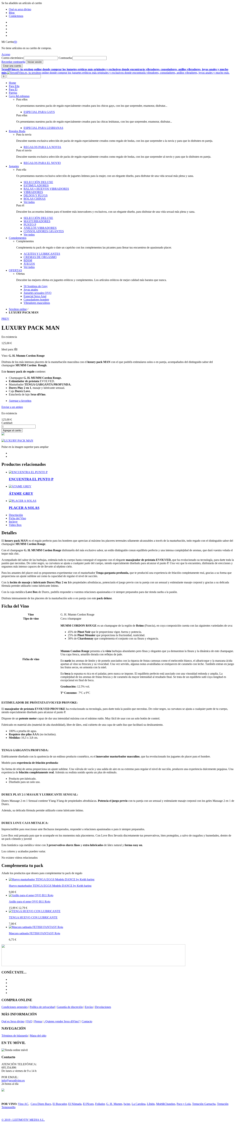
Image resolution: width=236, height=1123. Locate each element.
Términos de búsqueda (14, 1035)
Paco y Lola (184, 1103)
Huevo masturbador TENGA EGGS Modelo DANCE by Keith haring (50, 885)
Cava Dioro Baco (41, 1103)
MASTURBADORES (37, 221)
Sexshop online (18, 309)
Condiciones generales (14, 1007)
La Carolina (138, 1103)
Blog (12, 12)
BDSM (28, 260)
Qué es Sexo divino (12, 1021)
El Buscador (60, 1103)
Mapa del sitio (38, 1035)
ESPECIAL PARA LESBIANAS (43, 127)
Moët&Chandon (165, 1103)
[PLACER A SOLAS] (22, 500)
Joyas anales (31, 289)
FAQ (29, 1021)
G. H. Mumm (114, 1103)
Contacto (87, 1021)
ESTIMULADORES (36, 185)
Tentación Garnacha (204, 1103)
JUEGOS (29, 263)
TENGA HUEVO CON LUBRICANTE (33, 917)
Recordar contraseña (13, 61)
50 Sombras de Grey (36, 286)
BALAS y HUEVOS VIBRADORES (46, 188)
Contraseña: (65, 57)
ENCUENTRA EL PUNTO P (31, 479)
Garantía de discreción (70, 1007)
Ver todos (29, 202)
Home (12, 82)
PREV (5, 318)
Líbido (151, 1103)
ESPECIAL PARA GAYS (39, 112)
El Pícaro (88, 1103)
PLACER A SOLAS (24, 508)
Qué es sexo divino (20, 9)
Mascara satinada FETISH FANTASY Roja (34, 933)
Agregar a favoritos (20, 400)
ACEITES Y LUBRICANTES (42, 253)
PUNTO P (30, 224)
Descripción (16, 515)
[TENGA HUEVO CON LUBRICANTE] (34, 911)
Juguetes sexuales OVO (37, 292)
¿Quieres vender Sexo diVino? (62, 1021)
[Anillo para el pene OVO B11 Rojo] (31, 895)
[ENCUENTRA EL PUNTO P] (28, 472)
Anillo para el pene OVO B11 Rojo (29, 901)
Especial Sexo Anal (35, 296)
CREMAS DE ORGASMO (40, 257)
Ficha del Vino (17, 518)
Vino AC (23, 1103)
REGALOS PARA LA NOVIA (42, 147)
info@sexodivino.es (13, 1080)
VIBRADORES (33, 192)
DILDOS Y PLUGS (36, 195)
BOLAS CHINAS (35, 198)
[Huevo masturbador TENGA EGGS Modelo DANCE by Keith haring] (51, 879)
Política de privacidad (42, 1007)
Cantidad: (7, 422)
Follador (100, 1103)
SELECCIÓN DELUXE (38, 182)
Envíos (89, 1007)
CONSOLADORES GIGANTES (44, 231)
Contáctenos (16, 16)
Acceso (5, 54)
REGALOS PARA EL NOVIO (42, 162)
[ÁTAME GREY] (20, 486)
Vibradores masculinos (37, 302)
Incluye (13, 521)
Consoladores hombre (36, 299)
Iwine (127, 1103)
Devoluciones (103, 1007)
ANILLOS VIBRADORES (40, 227)
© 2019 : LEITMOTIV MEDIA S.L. (23, 1119)
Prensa (38, 1021)
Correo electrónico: (12, 57)
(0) (15, 41)
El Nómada (74, 1103)
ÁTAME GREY (21, 494)
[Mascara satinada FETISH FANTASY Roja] (36, 927)
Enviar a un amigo (12, 407)
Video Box (15, 525)
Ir (3, 76)
